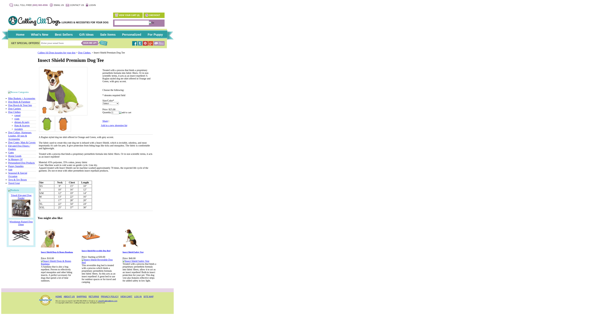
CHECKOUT (154, 15)
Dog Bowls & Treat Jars (20, 105)
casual (17, 115)
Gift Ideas (86, 34)
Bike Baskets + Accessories (21, 98)
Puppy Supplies (16, 166)
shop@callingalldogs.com (107, 301)
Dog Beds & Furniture (19, 101)
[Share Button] (159, 44)
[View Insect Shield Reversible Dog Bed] (99, 262)
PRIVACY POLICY (110, 296)
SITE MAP (148, 296)
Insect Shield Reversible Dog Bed (96, 251)
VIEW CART (126, 296)
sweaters (18, 129)
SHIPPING (82, 296)
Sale (10, 169)
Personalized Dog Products (21, 162)
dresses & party (21, 122)
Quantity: (107, 112)
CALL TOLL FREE (31, 5)
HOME (58, 296)
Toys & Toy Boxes (17, 179)
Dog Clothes (14, 112)
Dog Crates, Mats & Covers (21, 142)
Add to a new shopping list (114, 125)
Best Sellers (64, 34)
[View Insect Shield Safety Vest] (136, 261)
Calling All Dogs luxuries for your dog (56, 52)
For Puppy (155, 34)
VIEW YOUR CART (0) (129, 15)
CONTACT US (77, 5)
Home (20, 34)
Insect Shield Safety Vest (133, 252)
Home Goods (14, 156)
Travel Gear (14, 183)
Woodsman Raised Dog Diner (21, 223)
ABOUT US (69, 296)
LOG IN (138, 296)
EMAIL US (59, 5)
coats (16, 118)
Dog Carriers (14, 108)
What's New (39, 34)
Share (105, 121)
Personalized (131, 34)
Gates (11, 152)
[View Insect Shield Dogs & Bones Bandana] (58, 264)
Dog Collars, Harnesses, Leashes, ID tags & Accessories (20, 135)
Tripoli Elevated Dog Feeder (21, 196)
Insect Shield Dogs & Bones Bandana (57, 252)
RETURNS (94, 296)
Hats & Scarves (22, 125)
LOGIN (92, 5)
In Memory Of (15, 159)
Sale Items (108, 34)
